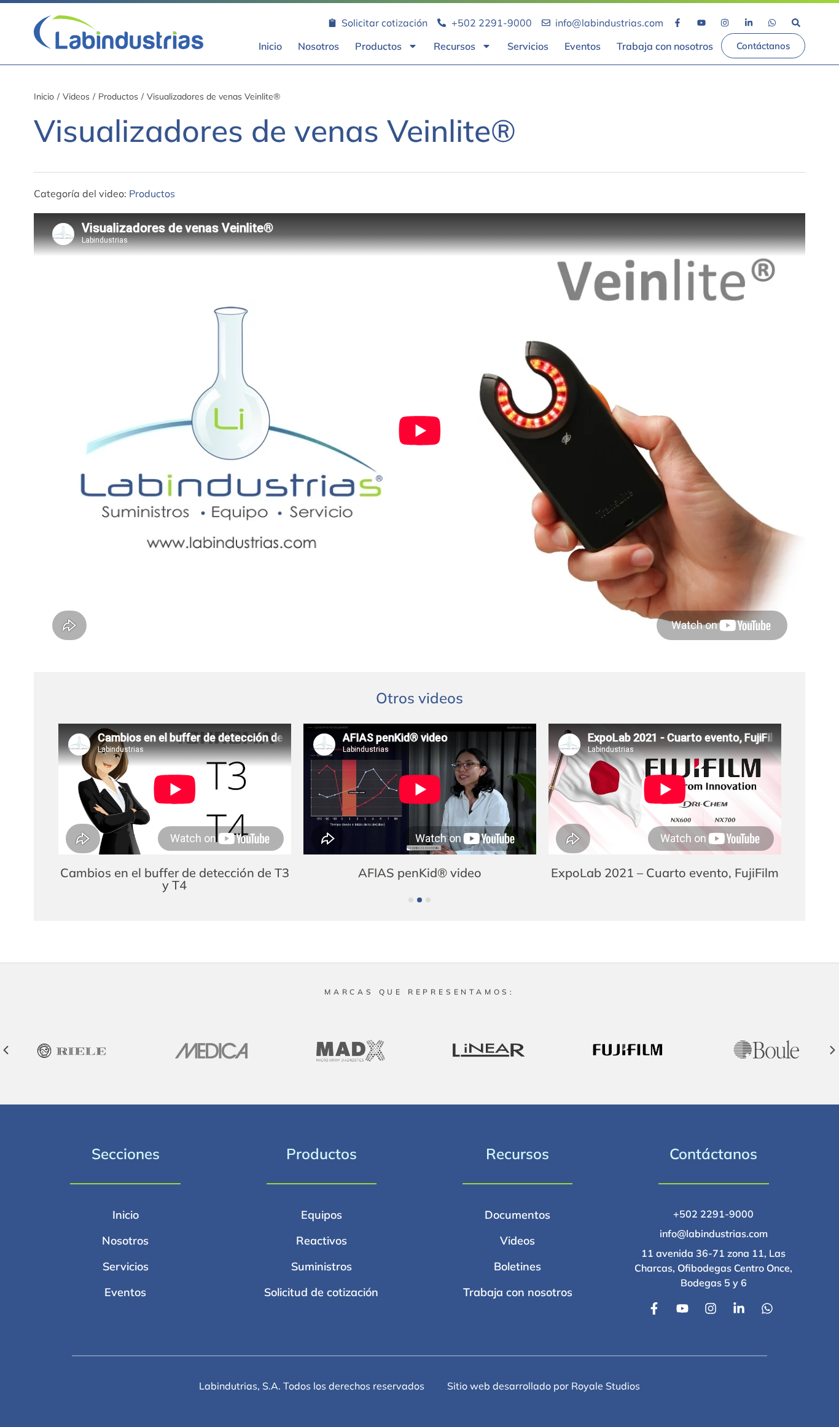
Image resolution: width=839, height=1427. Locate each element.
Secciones (126, 1153)
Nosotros (318, 46)
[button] (410, 899)
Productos (378, 46)
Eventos (582, 46)
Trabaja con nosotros (665, 46)
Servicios (527, 46)
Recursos (454, 46)
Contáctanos (713, 1153)
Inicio (270, 46)
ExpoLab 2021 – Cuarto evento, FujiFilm (665, 872)
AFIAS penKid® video (420, 872)
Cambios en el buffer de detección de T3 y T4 (174, 879)
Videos (76, 96)
